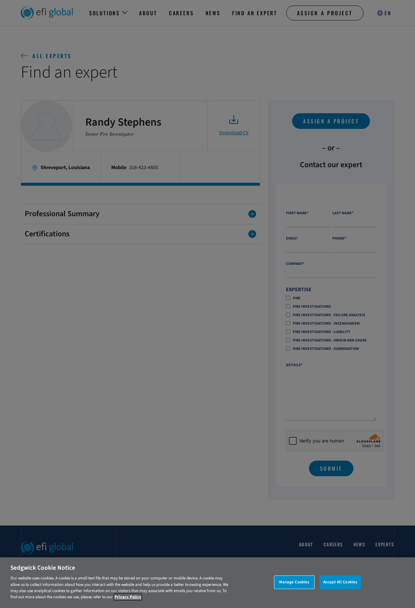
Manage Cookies (294, 582)
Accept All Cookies (340, 582)
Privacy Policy (127, 597)
